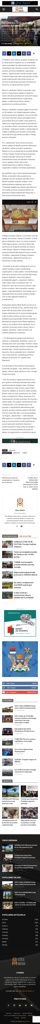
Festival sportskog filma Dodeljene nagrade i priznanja (29, 801)
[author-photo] (20, 507)
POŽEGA (25, 453)
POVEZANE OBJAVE (10, 536)
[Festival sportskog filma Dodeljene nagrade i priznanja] (29, 791)
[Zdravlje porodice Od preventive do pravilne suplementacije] (10, 813)
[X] (9, 53)
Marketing (31, 1015)
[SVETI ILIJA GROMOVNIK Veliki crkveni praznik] (7, 895)
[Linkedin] (14, 53)
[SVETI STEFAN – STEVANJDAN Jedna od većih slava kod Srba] (7, 905)
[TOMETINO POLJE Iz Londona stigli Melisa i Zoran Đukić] (7, 742)
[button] (3, 9)
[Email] (19, 53)
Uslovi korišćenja (27, 1013)
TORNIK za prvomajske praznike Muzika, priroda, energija (24, 564)
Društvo (5, 547)
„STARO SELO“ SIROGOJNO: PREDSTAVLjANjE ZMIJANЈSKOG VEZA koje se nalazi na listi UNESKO (30, 483)
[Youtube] (22, 526)
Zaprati (33, 688)
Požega (4, 19)
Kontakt (23, 1018)
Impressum (17, 1013)
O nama (16, 1018)
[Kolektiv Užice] (20, 441)
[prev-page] (3, 603)
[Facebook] (4, 53)
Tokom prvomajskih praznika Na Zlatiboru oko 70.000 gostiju (25, 554)
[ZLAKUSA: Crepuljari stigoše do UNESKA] (7, 762)
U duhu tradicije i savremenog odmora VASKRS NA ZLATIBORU (24, 595)
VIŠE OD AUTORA (25, 536)
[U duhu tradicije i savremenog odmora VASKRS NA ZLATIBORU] (7, 595)
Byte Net (26, 1021)
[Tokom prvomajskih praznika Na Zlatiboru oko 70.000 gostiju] (7, 554)
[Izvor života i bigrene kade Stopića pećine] (7, 752)
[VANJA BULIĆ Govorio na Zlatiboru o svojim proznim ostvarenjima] (29, 813)
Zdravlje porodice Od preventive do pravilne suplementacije (10, 823)
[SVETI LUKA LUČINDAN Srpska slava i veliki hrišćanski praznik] (7, 708)
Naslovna (4, 14)
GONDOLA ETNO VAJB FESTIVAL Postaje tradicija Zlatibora (25, 544)
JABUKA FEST (16, 453)
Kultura (23, 817)
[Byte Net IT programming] (20, 3)
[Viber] (29, 53)
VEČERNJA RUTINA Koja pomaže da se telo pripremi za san (10, 801)
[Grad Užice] (20, 659)
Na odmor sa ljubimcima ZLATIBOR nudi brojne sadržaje (23, 585)
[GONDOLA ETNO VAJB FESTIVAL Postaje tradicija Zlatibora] (7, 544)
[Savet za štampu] (20, 623)
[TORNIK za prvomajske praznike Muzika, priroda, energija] (7, 564)
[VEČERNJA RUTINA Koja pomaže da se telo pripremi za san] (10, 791)
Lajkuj (34, 683)
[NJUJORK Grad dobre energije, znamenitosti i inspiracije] (7, 772)
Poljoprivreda (6, 577)
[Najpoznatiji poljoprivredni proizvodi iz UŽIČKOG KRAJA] (7, 575)
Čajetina (5, 567)
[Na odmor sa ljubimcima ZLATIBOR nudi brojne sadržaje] (7, 585)
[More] (34, 53)
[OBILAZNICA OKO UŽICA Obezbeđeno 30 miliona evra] (7, 731)
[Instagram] (14, 1005)
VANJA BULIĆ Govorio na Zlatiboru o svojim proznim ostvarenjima (28, 823)
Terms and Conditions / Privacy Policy (15, 1015)
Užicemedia (12, 450)
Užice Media (8, 43)
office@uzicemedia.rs (26, 991)
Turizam (11, 14)
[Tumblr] (24, 53)
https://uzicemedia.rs (20, 513)
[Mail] (26, 1005)
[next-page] (7, 603)
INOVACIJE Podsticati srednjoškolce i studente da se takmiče (11, 480)
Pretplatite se (31, 692)
